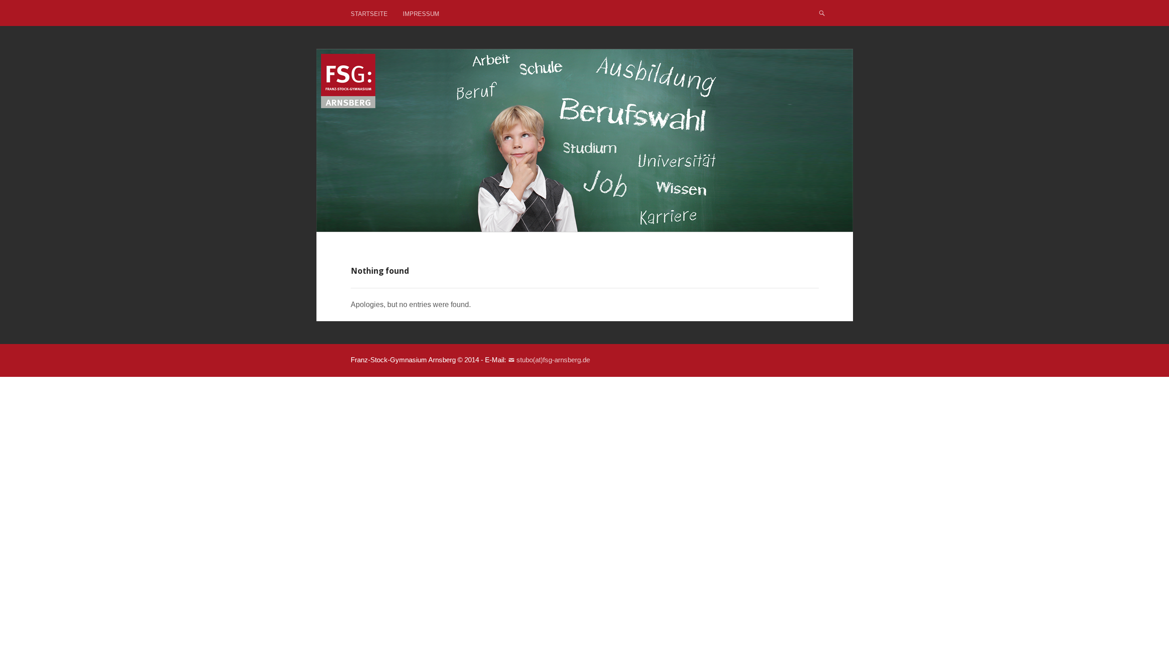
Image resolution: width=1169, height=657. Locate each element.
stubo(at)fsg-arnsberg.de (553, 360)
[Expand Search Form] (822, 13)
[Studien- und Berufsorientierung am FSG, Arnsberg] (584, 140)
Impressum (421, 13)
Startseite (369, 13)
